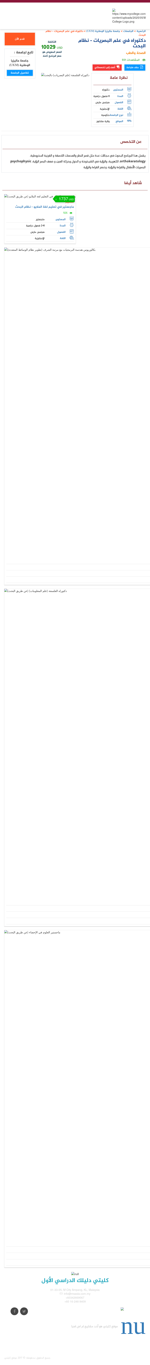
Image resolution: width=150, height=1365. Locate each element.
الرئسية (141, 31)
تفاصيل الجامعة (20, 73)
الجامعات (128, 31)
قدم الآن (20, 39)
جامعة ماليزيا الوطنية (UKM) (103, 31)
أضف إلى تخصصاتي (105, 67)
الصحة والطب (136, 53)
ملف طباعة (132, 67)
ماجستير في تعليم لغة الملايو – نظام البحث (44, 207)
